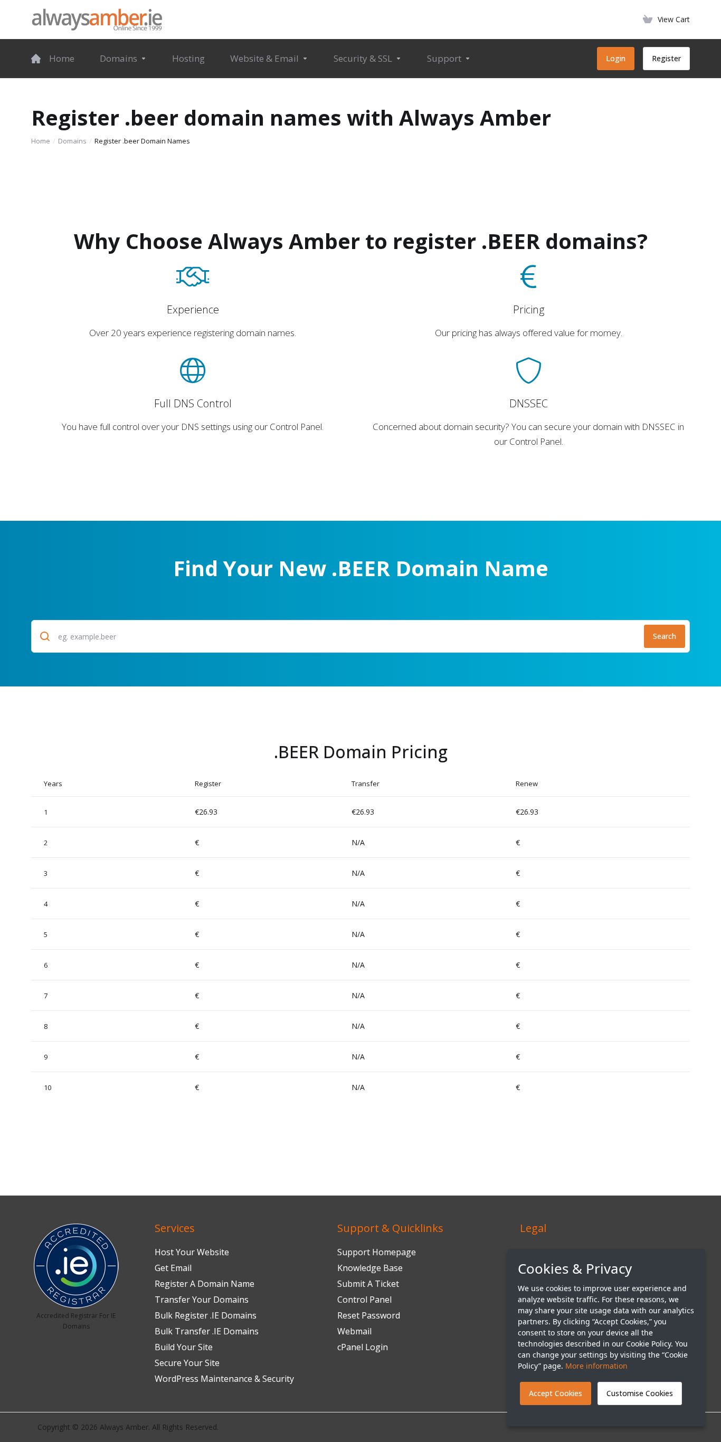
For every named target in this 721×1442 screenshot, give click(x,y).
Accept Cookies (555, 1393)
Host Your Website (192, 1252)
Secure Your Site (187, 1363)
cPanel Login (362, 1347)
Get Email (173, 1268)
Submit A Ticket (368, 1284)
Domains (72, 141)
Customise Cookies (639, 1393)
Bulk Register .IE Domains (206, 1315)
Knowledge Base (370, 1268)
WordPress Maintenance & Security (224, 1378)
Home (40, 141)
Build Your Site (184, 1347)
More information (596, 1366)
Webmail (354, 1331)
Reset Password (368, 1315)
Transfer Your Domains (202, 1299)
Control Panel (364, 1299)
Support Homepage (376, 1252)
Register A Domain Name (204, 1284)
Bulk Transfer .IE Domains (207, 1331)
